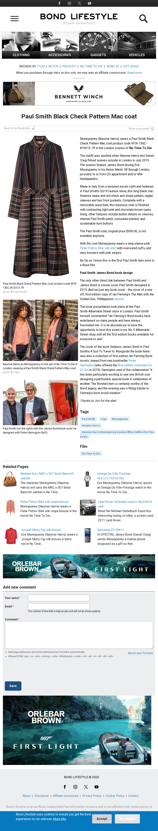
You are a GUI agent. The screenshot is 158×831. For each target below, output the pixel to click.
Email (8, 606)
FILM (41, 66)
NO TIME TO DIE (91, 66)
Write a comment (139, 128)
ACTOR (53, 66)
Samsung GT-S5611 (110, 530)
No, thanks (127, 818)
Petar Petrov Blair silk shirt (98, 248)
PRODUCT (69, 66)
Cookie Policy (115, 796)
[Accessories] (59, 58)
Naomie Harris (91, 425)
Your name (11, 598)
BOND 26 (113, 66)
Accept (102, 819)
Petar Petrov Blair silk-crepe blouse (44, 502)
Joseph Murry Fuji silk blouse (41, 530)
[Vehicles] (137, 58)
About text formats (140, 653)
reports (119, 299)
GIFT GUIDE (131, 66)
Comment (11, 619)
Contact (133, 796)
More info (59, 819)
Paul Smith (88, 419)
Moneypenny (120, 419)
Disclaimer (41, 796)
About (26, 796)
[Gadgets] (98, 58)
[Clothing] (21, 58)
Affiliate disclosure (65, 796)
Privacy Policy (92, 796)
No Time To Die (91, 453)
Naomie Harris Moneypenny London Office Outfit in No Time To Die (117, 434)
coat (103, 419)
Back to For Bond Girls (17, 128)
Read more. (134, 73)
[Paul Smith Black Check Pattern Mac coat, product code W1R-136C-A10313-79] (40, 279)
